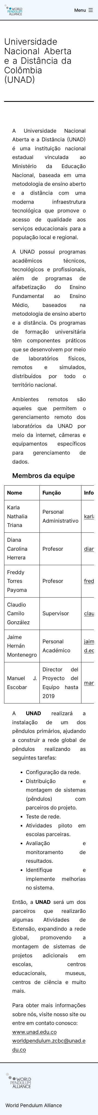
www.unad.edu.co (34, 1032)
